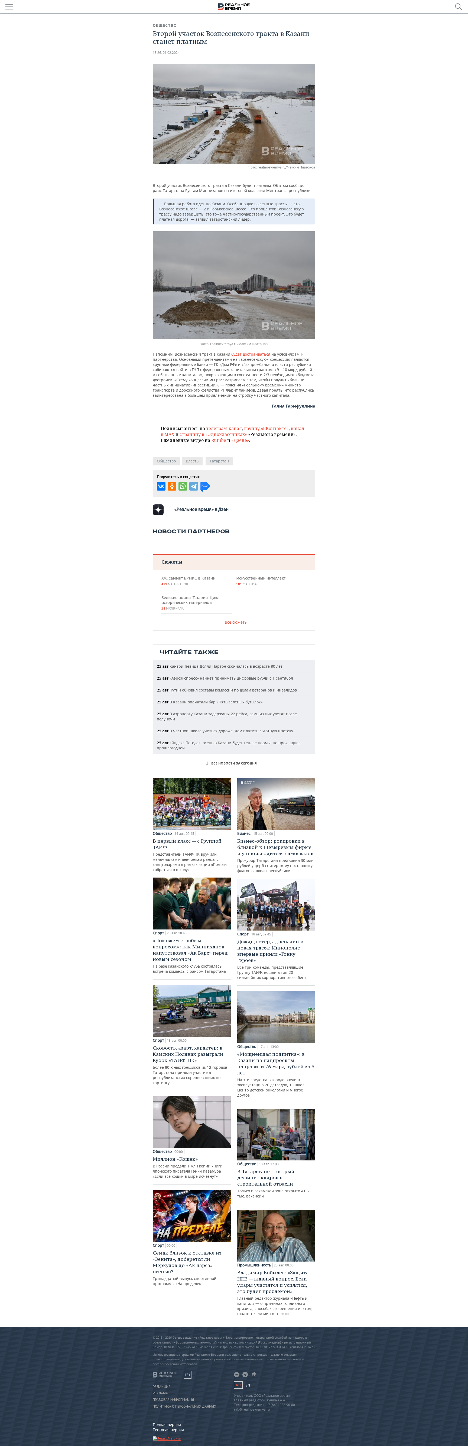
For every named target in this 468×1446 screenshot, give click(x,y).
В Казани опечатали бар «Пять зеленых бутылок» (209, 701)
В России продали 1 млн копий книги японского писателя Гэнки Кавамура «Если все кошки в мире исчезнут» (187, 1167)
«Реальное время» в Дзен (201, 509)
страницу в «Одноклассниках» (213, 434)
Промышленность (254, 1265)
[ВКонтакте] (161, 486)
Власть (192, 461)
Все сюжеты (236, 622)
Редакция (161, 1387)
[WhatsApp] (182, 486)
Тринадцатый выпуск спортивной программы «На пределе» (187, 1268)
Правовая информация (173, 1400)
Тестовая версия (168, 1429)
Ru (238, 1385)
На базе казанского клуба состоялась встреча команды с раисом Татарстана (190, 955)
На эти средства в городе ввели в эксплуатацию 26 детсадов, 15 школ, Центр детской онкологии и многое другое (275, 1074)
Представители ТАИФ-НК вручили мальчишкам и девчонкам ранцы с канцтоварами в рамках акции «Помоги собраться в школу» (190, 855)
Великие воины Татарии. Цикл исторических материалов (190, 602)
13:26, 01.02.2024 (166, 52)
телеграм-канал (224, 428)
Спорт (158, 933)
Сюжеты (171, 562)
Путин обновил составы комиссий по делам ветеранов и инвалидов (227, 690)
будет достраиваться (250, 354)
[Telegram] (193, 486)
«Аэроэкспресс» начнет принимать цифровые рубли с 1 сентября (225, 678)
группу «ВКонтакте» (266, 428)
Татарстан (219, 461)
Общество (165, 25)
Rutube (218, 440)
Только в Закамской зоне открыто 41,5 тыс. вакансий (273, 1183)
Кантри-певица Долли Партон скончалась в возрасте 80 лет (219, 666)
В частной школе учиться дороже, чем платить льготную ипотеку (225, 730)
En (248, 1385)
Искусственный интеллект (260, 581)
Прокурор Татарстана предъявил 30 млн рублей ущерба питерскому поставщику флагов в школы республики (275, 855)
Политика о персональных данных (184, 1406)
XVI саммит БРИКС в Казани (188, 581)
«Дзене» (240, 440)
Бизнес (244, 833)
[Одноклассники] (172, 486)
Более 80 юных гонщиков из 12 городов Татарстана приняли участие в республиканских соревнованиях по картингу (190, 1065)
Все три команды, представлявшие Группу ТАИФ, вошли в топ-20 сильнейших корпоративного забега (271, 959)
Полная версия (167, 1424)
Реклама (160, 1393)
